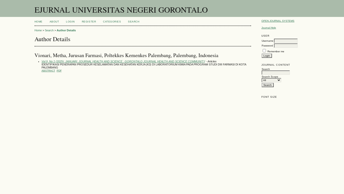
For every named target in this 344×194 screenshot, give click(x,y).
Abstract (48, 70)
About (54, 21)
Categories (112, 21)
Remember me (275, 51)
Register (89, 21)
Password (267, 45)
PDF (59, 70)
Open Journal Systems (277, 20)
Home (39, 21)
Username (267, 40)
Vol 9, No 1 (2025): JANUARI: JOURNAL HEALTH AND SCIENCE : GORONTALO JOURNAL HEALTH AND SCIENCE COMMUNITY (123, 61)
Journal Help (268, 27)
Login (70, 21)
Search (133, 21)
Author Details (66, 30)
